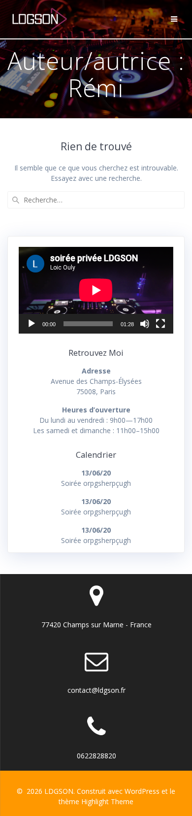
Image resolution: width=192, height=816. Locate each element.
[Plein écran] (160, 324)
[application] (96, 290)
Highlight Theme (107, 801)
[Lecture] (31, 324)
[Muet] (145, 324)
